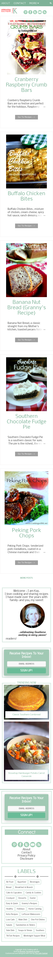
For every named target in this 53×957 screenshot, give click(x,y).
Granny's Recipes (29, 903)
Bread (8, 887)
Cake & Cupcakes (14, 893)
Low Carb (10, 920)
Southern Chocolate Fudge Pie (26, 422)
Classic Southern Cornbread (26, 714)
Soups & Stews (25, 930)
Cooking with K (32, 950)
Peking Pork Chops (26, 533)
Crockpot (10, 898)
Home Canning (35, 909)
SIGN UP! (26, 670)
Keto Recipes (12, 914)
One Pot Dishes (38, 920)
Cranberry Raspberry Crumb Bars (26, 85)
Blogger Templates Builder (29, 951)
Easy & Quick (12, 903)
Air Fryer (10, 882)
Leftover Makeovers (31, 914)
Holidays (21, 909)
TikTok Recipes (13, 936)
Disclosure (26, 858)
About (5, 3)
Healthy (9, 909)
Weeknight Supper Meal (34, 936)
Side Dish (10, 930)
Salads (9, 925)
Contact (19, 3)
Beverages (35, 882)
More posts (26, 578)
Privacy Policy (26, 855)
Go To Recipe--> (26, 117)
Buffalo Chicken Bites (26, 196)
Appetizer (21, 882)
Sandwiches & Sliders (25, 925)
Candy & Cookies (33, 893)
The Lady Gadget (41, 953)
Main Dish (22, 920)
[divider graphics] (26, 834)
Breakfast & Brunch (24, 887)
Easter (33, 898)
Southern (40, 930)
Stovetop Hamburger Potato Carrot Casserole (26, 774)
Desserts (22, 898)
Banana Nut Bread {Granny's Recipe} (26, 308)
